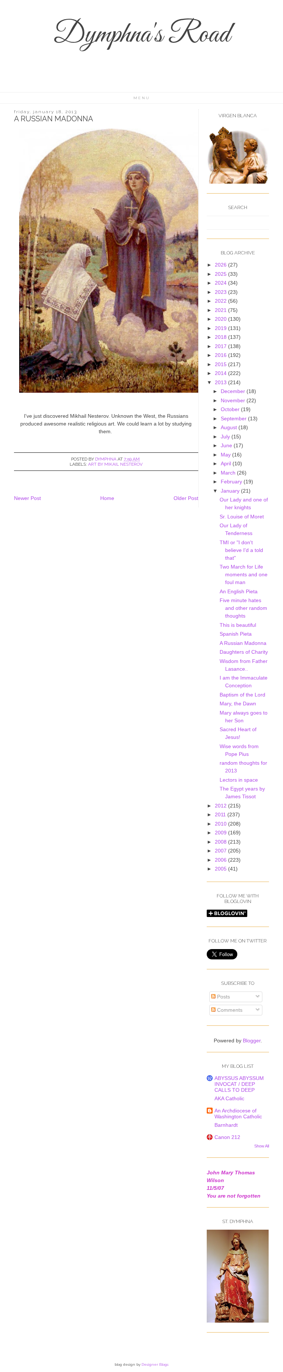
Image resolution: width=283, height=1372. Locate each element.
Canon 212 (227, 1137)
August (229, 427)
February (232, 481)
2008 (221, 842)
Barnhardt (226, 1125)
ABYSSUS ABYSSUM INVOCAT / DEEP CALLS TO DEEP (239, 1084)
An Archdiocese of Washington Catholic (238, 1113)
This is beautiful (238, 625)
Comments (229, 1010)
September (234, 418)
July (226, 437)
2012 (221, 806)
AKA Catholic (229, 1098)
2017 (221, 346)
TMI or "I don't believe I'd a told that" (241, 550)
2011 (221, 814)
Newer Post (27, 498)
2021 (221, 310)
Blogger (252, 1040)
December (234, 391)
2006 (221, 860)
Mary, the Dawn (238, 703)
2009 (221, 833)
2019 (221, 328)
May (226, 455)
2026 (221, 265)
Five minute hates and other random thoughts (243, 608)
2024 (221, 283)
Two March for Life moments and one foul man (244, 574)
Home (107, 498)
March (229, 473)
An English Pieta (239, 591)
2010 (221, 824)
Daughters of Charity (244, 652)
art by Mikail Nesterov (115, 464)
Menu (141, 97)
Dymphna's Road (141, 35)
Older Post (186, 498)
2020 (221, 319)
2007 (221, 851)
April (227, 463)
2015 (221, 364)
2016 (221, 355)
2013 (221, 382)
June (227, 445)
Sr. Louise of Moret (242, 517)
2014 (221, 373)
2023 (221, 292)
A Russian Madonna (243, 643)
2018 (221, 337)
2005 (221, 869)
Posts (223, 997)
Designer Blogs (155, 1364)
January (231, 491)
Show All (261, 1146)
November (234, 400)
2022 (221, 301)
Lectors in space (239, 780)
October (231, 409)
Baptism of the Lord (242, 695)
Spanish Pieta (236, 634)
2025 (221, 274)
